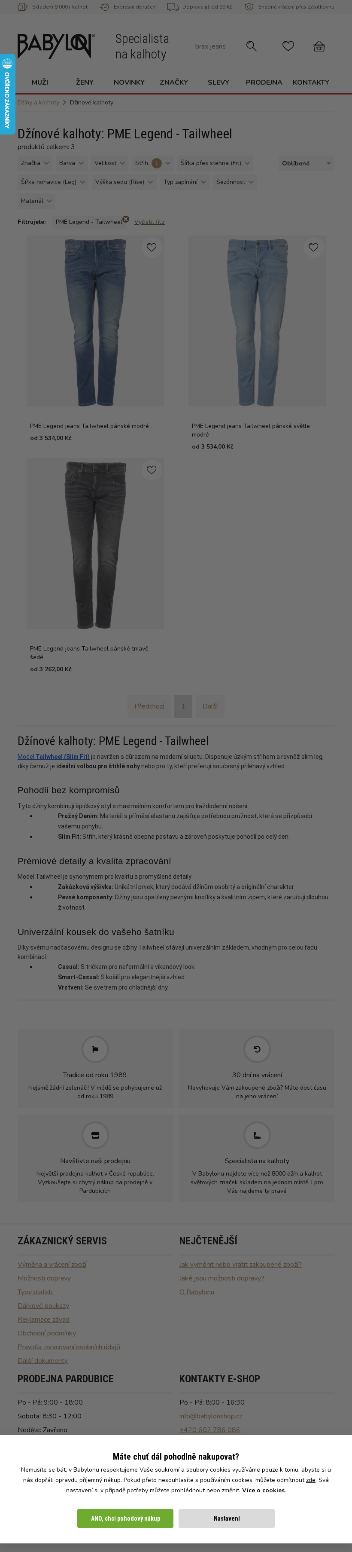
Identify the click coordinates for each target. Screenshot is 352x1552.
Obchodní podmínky (47, 1333)
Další (210, 706)
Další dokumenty (43, 1361)
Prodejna (264, 82)
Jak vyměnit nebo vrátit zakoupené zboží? (240, 1264)
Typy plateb (35, 1292)
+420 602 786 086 (209, 1430)
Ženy (85, 82)
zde (311, 1480)
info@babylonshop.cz (210, 1416)
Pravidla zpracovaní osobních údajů (69, 1347)
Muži (40, 82)
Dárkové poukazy (43, 1306)
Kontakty (311, 82)
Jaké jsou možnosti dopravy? (221, 1278)
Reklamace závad (44, 1319)
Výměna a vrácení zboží (52, 1264)
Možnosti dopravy (44, 1278)
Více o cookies (263, 1490)
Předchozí (149, 706)
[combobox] (305, 163)
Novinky (129, 82)
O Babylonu (196, 1292)
